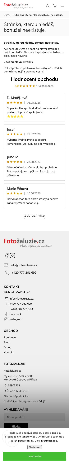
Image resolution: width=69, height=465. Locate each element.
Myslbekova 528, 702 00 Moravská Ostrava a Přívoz (20, 377)
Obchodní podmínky (16, 396)
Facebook (7, 255)
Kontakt (8, 352)
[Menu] (62, 6)
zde (55, 440)
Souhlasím (35, 456)
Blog (6, 342)
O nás (7, 347)
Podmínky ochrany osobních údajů (24, 401)
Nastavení (34, 447)
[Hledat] (48, 6)
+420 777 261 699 (24, 272)
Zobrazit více (34, 215)
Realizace (10, 337)
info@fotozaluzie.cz (24, 265)
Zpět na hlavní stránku (18, 62)
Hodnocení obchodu (34, 79)
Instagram (12, 255)
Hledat (16, 426)
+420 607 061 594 (21, 309)
